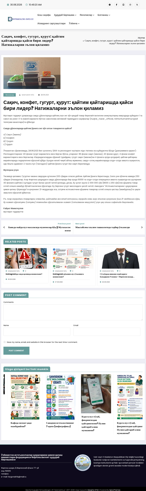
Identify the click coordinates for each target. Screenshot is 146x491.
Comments (8, 302)
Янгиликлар (86, 15)
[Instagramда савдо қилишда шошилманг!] (26, 258)
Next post (79, 224)
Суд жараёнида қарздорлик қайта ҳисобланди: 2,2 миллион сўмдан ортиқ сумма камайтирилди (125, 403)
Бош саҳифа (44, 15)
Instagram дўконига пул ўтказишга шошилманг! (68, 275)
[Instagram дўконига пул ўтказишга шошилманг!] (73, 258)
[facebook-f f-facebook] (116, 4)
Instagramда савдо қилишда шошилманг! (24, 274)
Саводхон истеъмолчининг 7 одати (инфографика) (19, 424)
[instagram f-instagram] (130, 4)
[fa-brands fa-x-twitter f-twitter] (137, 4)
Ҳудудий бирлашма (64, 15)
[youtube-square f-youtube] (123, 4)
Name (6, 325)
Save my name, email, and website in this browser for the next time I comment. (42, 342)
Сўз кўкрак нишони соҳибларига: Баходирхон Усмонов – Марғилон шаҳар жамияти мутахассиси (116, 275)
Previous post (64, 224)
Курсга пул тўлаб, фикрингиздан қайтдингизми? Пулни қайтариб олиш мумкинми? (52, 423)
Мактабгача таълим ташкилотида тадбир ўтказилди (102, 227)
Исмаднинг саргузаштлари (51, 23)
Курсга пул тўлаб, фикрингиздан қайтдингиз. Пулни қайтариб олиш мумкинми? (90, 428)
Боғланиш (103, 15)
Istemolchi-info (28, 95)
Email (75, 325)
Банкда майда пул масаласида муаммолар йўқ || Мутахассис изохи (39, 229)
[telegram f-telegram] (109, 4)
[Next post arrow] (142, 227)
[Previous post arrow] (4, 227)
